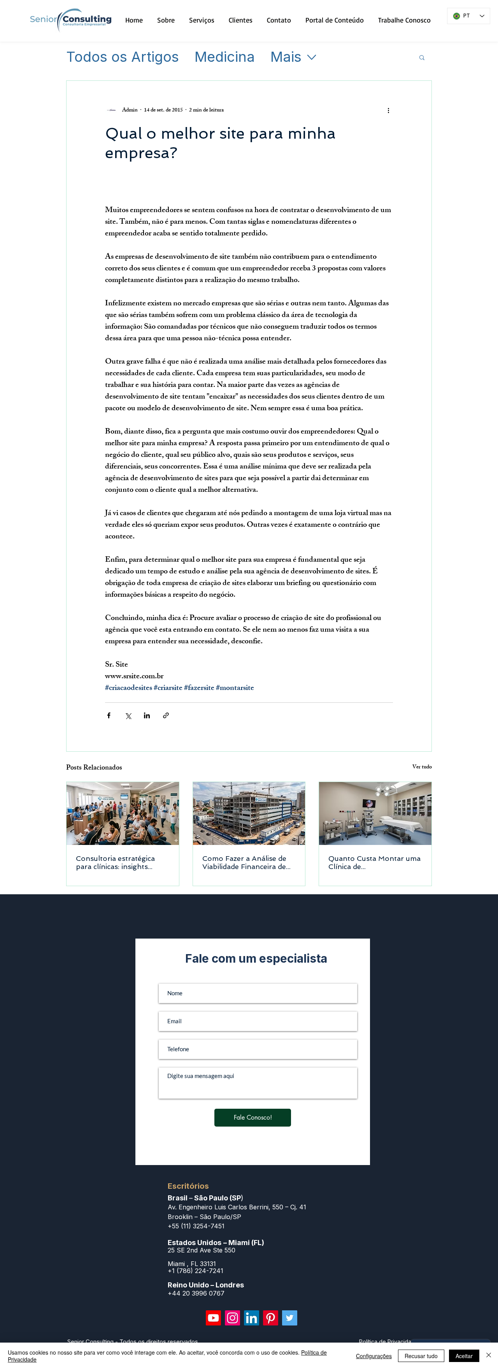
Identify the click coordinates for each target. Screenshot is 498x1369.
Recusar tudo (421, 1356)
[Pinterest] (270, 1317)
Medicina (225, 57)
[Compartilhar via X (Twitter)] (128, 715)
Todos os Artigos (122, 57)
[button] (422, 57)
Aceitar (464, 1356)
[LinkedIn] (251, 1317)
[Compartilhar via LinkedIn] (147, 715)
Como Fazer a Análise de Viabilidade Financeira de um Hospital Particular (244, 862)
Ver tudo (422, 767)
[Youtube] (213, 1317)
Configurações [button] (374, 1356)
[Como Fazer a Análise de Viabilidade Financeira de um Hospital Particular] (249, 813)
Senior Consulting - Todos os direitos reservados (132, 1341)
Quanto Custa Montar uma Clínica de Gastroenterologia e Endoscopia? (374, 862)
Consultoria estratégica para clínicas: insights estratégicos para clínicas (118, 862)
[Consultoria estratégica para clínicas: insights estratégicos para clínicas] (123, 813)
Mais (286, 57)
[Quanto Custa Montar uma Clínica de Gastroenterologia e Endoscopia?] (375, 813)
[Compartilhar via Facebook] (108, 715)
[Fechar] (488, 1356)
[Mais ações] (388, 110)
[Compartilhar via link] (166, 715)
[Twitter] (289, 1317)
